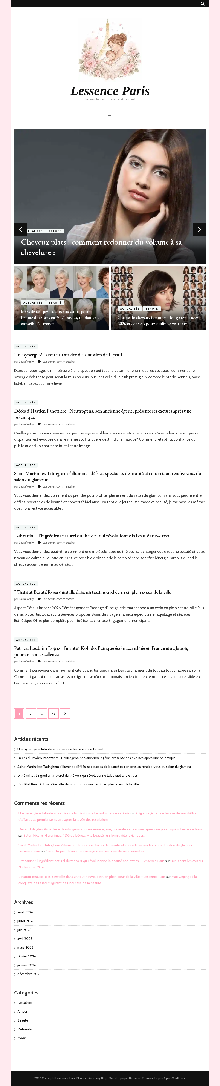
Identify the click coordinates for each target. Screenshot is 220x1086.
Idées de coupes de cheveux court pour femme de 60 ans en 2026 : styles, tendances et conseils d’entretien (61, 317)
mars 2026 (25, 947)
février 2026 (26, 956)
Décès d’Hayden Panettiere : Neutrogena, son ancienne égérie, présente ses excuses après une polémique (102, 413)
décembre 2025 (29, 974)
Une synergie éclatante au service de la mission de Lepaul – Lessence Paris (74, 813)
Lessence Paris (110, 91)
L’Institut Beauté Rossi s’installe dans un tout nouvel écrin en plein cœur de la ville (92, 592)
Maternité (24, 1029)
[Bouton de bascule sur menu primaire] (110, 117)
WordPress (178, 1078)
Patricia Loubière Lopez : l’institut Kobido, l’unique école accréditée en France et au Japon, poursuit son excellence (101, 651)
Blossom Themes (141, 1078)
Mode (21, 1038)
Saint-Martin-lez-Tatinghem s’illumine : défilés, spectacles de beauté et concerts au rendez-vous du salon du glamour (107, 476)
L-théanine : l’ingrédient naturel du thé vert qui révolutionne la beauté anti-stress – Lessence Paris (91, 861)
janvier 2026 (26, 965)
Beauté (55, 231)
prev (20, 229)
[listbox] (110, 229)
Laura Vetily (26, 362)
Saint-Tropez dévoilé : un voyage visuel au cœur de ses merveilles (95, 851)
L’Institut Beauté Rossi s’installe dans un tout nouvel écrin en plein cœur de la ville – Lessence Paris (91, 877)
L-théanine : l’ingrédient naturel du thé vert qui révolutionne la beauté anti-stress (91, 535)
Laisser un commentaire (59, 362)
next (199, 229)
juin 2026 (24, 930)
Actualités (33, 231)
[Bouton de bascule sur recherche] (203, 4)
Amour (22, 1011)
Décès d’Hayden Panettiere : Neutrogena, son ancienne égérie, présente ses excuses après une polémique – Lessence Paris (110, 829)
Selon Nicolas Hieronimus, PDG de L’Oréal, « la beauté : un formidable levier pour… (84, 835)
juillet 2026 (25, 921)
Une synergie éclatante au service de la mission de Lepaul (68, 354)
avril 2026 (24, 939)
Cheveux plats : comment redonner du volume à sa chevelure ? (101, 246)
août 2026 (25, 912)
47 (55, 714)
